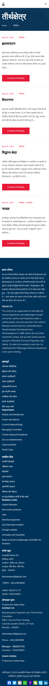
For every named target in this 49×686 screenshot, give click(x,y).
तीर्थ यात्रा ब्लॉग (8, 406)
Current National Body (12, 424)
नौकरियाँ (5, 471)
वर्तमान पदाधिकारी (8, 376)
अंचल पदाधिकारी (8, 381)
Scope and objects (10, 419)
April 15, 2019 (7, 37)
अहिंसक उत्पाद (7, 466)
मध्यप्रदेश (29, 203)
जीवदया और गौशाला (9, 492)
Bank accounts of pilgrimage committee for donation (21, 542)
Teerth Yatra (7, 450)
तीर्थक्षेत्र (21, 37)
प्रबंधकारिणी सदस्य (9, 386)
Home (4, 25)
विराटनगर (7, 100)
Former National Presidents (14, 435)
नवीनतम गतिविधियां (9, 366)
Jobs (4, 515)
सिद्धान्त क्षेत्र (9, 152)
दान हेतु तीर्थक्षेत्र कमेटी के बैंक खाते (15, 497)
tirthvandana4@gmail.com (14, 577)
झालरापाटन (8, 43)
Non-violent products (11, 510)
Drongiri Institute (9, 530)
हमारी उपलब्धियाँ (8, 401)
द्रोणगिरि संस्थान (8, 487)
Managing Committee (12, 429)
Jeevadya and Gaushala (13, 535)
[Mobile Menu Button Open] (45, 4)
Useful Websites (9, 505)
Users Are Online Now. (13, 605)
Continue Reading (15, 78)
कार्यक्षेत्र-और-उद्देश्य (9, 396)
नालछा (6, 209)
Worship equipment (11, 520)
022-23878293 (18, 583)
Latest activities (9, 445)
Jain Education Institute (13, 525)
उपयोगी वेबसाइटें (8, 461)
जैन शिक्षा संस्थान (8, 481)
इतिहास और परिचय (9, 371)
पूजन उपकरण (7, 476)
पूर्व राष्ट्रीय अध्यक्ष (9, 391)
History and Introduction (13, 414)
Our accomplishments (12, 440)
